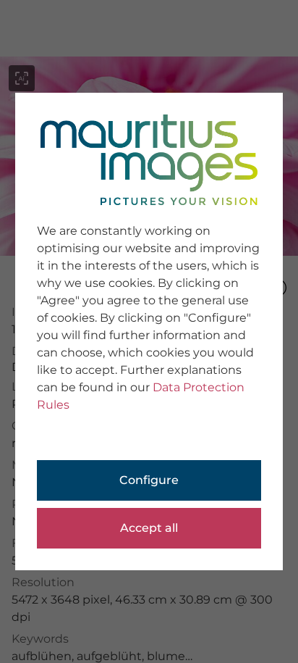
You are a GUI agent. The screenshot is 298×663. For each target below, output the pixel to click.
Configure (149, 480)
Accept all (149, 528)
